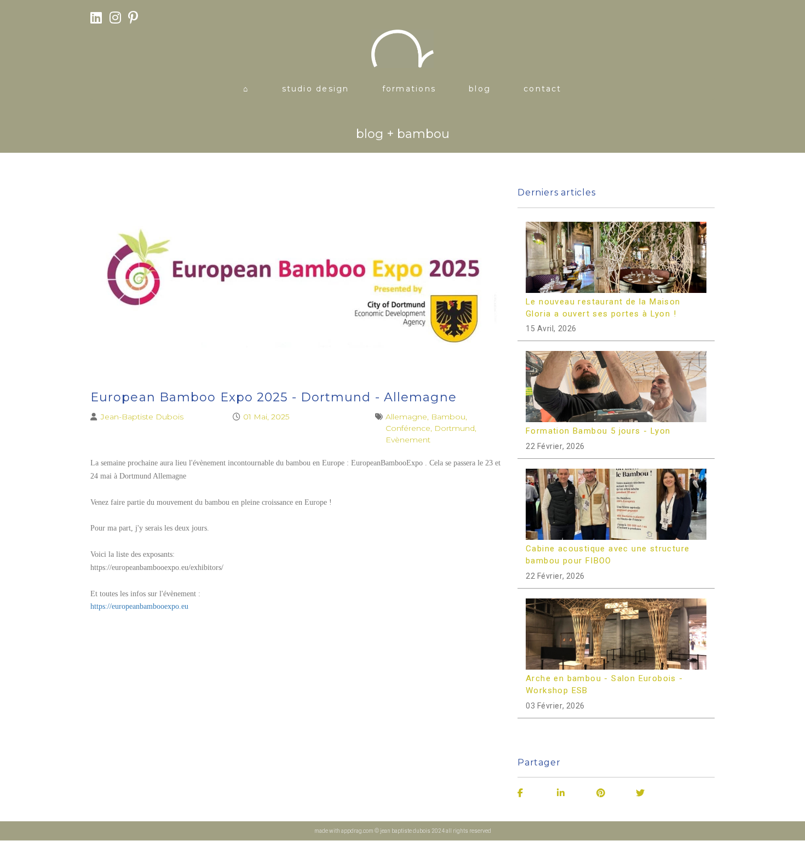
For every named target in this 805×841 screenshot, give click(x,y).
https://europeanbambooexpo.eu (139, 606)
